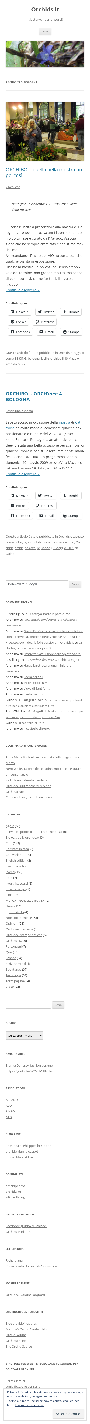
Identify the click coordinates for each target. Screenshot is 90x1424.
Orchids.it (45, 9)
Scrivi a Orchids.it (18, 963)
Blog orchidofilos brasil (22, 1323)
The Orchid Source (19, 1346)
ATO (9, 1117)
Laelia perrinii (33, 677)
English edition (16, 860)
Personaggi (14, 946)
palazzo (30, 548)
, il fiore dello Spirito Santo (52, 654)
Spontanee (13, 969)
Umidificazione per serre (23, 1386)
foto (39, 542)
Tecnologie (13, 975)
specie (45, 548)
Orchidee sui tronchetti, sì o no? (28, 786)
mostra (64, 422)
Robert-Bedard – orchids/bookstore (31, 1266)
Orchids (64, 353)
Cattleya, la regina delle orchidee (29, 797)
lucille (45, 358)
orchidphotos (15, 1186)
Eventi (10, 872)
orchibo (55, 358)
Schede (11, 958)
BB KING (20, 358)
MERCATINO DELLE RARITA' (25, 900)
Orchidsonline (16, 1340)
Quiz (9, 952)
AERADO (12, 1100)
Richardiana (14, 1260)
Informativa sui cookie (29, 1405)
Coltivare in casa (17, 849)
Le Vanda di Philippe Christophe (28, 1146)
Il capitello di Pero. (32, 723)
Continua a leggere (23, 290)
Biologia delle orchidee (22, 837)
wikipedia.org (15, 1197)
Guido (22, 364)
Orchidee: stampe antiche (24, 935)
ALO (9, 1105)
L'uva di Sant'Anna (37, 688)
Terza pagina (15, 981)
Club (9, 843)
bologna (34, 358)
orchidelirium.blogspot (22, 1151)
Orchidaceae (15, 791)
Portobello (16, 912)
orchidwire (13, 1191)
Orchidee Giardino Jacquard (25, 1295)
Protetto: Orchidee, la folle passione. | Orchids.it (40, 642)
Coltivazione (14, 854)
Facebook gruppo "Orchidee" (26, 1226)
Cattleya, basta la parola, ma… (51, 614)
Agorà (10, 826)
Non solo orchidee (19, 918)
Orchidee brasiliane (19, 929)
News (10, 906)
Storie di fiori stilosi (19, 1157)
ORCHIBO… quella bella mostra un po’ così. (44, 172)
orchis (19, 548)
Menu (45, 31)
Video (10, 986)
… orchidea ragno (54, 660)
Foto (9, 877)
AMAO (10, 1111)
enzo (31, 542)
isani (46, 542)
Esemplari (13, 866)
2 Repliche (13, 187)
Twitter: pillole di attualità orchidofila (35, 832)
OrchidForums (16, 1335)
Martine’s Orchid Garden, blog (27, 1329)
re (38, 548)
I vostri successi (17, 883)
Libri (9, 895)
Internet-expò (16, 889)
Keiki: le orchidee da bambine (26, 780)
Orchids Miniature (18, 1232)
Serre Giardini (15, 1381)
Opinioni (12, 923)
